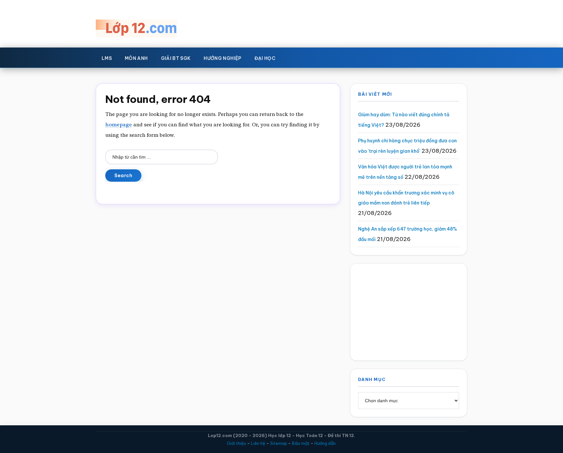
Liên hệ (258, 443)
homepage (118, 125)
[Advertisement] (408, 312)
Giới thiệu (236, 443)
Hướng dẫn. (325, 443)
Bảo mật (301, 443)
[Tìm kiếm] (291, 57)
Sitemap (278, 443)
